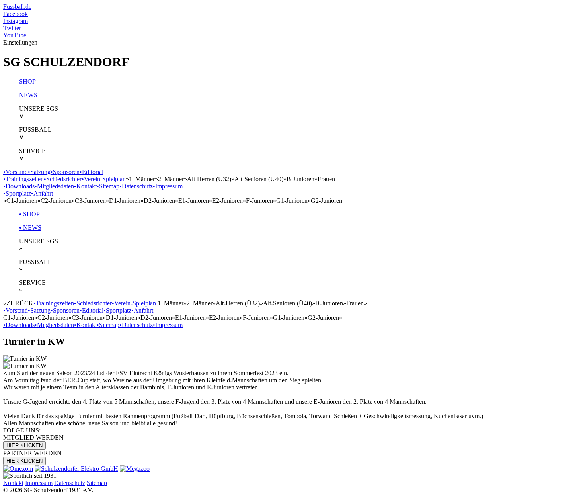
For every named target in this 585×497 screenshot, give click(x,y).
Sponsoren (65, 171)
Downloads (19, 186)
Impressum (168, 186)
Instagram (15, 21)
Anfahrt (42, 193)
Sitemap (108, 186)
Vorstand (15, 171)
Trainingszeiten (23, 179)
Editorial (91, 171)
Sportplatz (17, 193)
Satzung (39, 171)
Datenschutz (136, 186)
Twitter (12, 28)
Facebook (15, 13)
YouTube (14, 35)
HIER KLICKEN (24, 445)
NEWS (28, 95)
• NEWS (30, 227)
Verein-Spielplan (104, 179)
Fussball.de (17, 6)
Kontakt (85, 186)
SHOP (27, 81)
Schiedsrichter (63, 179)
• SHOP (29, 214)
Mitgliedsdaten (54, 186)
